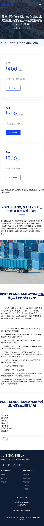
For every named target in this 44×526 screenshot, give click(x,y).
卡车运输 (26, 485)
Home (3, 43)
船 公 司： (16, 79)
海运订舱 (26, 474)
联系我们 (4, 482)
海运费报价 (27, 478)
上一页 (5, 437)
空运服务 (26, 489)
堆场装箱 (26, 482)
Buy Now (13, 88)
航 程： (11, 169)
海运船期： (12, 124)
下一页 (5, 440)
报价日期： (18, 28)
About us (4, 478)
